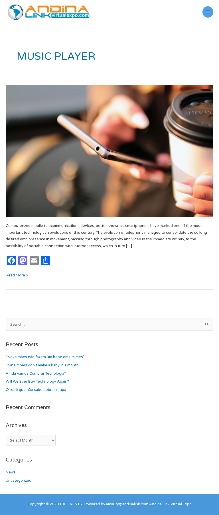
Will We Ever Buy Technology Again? (37, 381)
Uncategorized (18, 480)
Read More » (17, 275)
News (11, 472)
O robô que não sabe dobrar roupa (36, 389)
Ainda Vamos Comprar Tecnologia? (36, 373)
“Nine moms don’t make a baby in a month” (43, 365)
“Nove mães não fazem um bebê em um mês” (45, 357)
